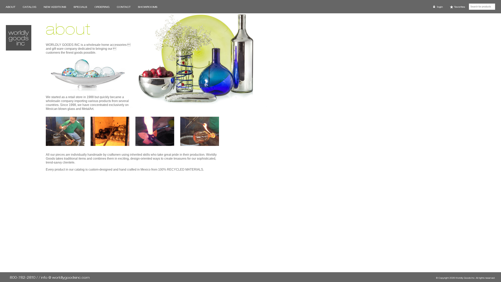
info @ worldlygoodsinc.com (65, 277)
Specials (80, 6)
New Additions (55, 6)
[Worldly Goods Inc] (18, 38)
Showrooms (147, 6)
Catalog (29, 6)
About (10, 6)
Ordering (102, 6)
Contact (124, 6)
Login (440, 6)
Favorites (459, 6)
